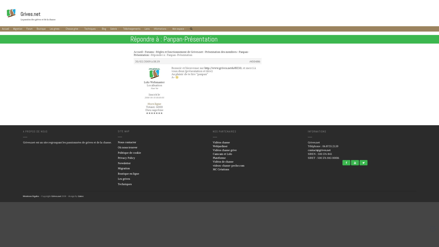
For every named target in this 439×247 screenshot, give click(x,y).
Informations (417, 227)
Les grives (55, 28)
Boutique (41, 28)
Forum (29, 28)
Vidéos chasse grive (225, 150)
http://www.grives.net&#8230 (223, 68)
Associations (407, 234)
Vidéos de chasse (223, 161)
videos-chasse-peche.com (228, 165)
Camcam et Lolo (222, 154)
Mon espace (178, 28)
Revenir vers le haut (433, 229)
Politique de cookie (129, 152)
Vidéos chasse (221, 142)
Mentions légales (31, 196)
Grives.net (30, 14)
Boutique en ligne (128, 173)
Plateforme (219, 158)
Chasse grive (72, 28)
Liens (418, 221)
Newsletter (124, 163)
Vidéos (404, 209)
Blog (104, 28)
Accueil (5, 28)
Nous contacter (127, 142)
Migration (17, 28)
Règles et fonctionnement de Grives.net (179, 52)
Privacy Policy (126, 158)
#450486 (255, 61)
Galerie (113, 28)
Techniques (90, 28)
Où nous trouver (127, 147)
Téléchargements (418, 214)
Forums (149, 52)
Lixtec (81, 196)
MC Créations (221, 169)
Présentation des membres (221, 52)
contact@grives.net (319, 150)
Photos (404, 204)
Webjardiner (220, 146)
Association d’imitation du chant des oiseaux (417, 240)
